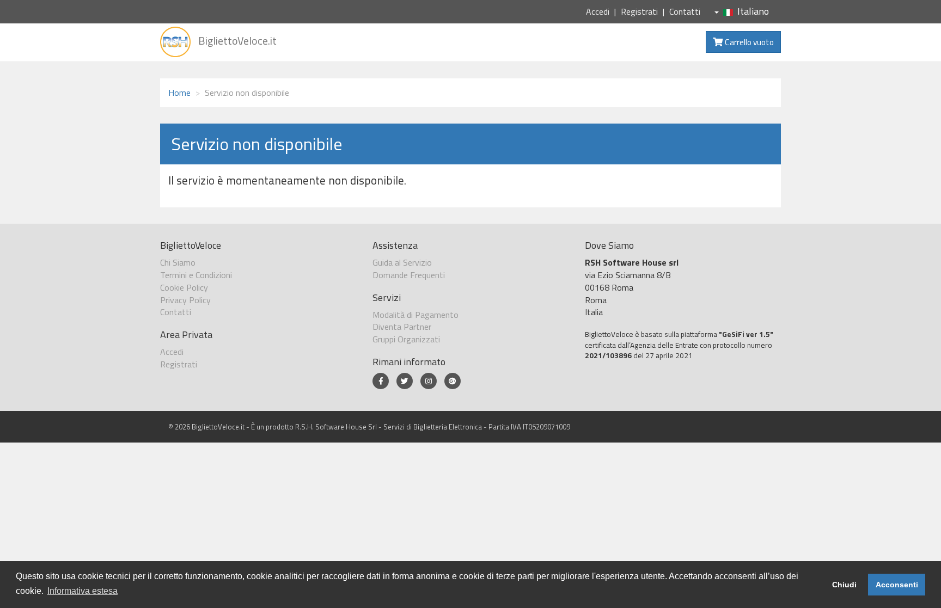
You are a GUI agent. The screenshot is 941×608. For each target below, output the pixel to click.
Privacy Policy (185, 299)
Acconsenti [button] (897, 584)
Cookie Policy (184, 287)
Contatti (684, 11)
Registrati (639, 11)
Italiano (753, 11)
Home (179, 92)
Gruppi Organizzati (406, 339)
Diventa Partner (401, 326)
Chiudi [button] (844, 584)
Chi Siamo (177, 262)
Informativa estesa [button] (82, 590)
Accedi (597, 11)
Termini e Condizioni (196, 274)
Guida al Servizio (402, 262)
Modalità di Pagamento (415, 314)
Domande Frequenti (408, 274)
